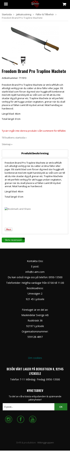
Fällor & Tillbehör (45, 14)
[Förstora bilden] (35, 39)
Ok (60, 406)
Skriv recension (13, 240)
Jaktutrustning (23, 14)
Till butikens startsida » (14, 137)
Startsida (7, 14)
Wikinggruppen (45, 442)
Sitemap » (7, 144)
